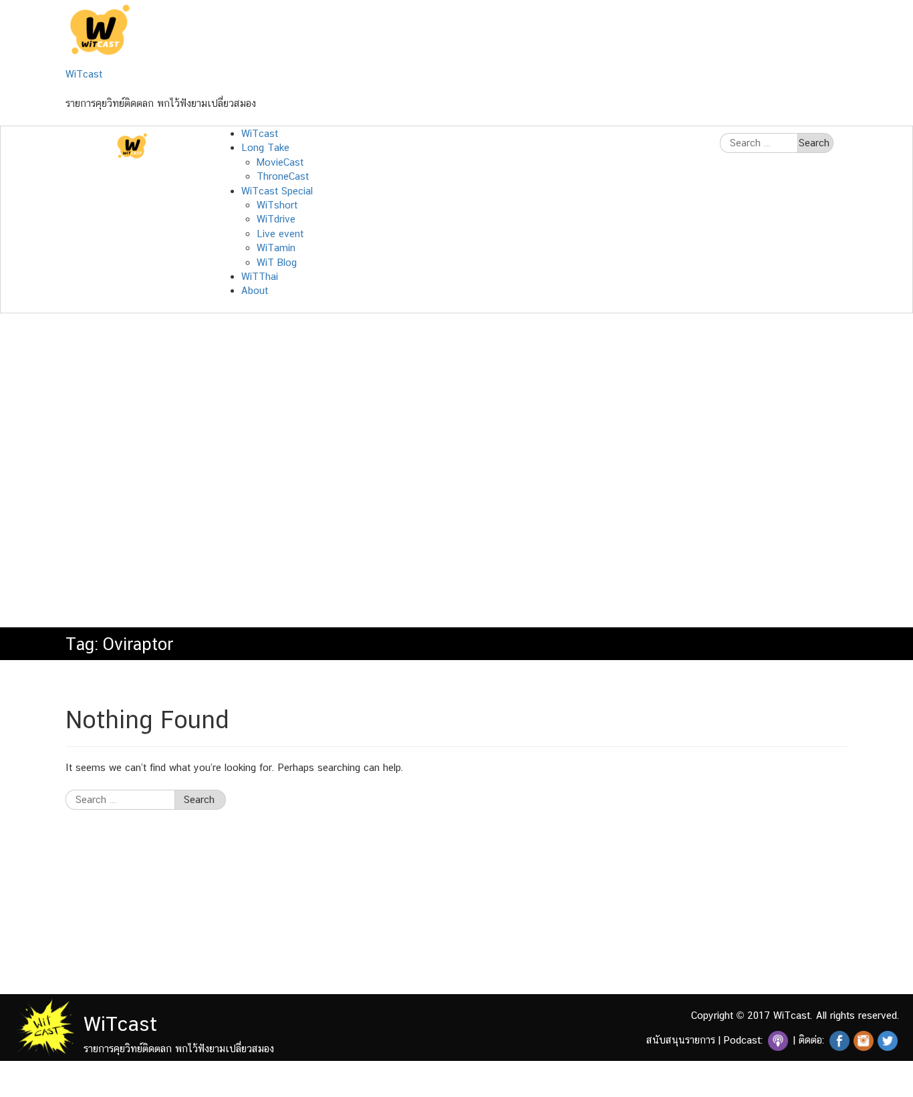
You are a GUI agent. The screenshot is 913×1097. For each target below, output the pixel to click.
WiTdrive (276, 218)
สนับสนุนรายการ (680, 1040)
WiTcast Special (277, 190)
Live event (280, 233)
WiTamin (276, 247)
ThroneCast (283, 176)
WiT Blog (277, 262)
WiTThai (259, 276)
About (254, 290)
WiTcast (84, 74)
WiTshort (277, 204)
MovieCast (280, 162)
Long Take (265, 147)
